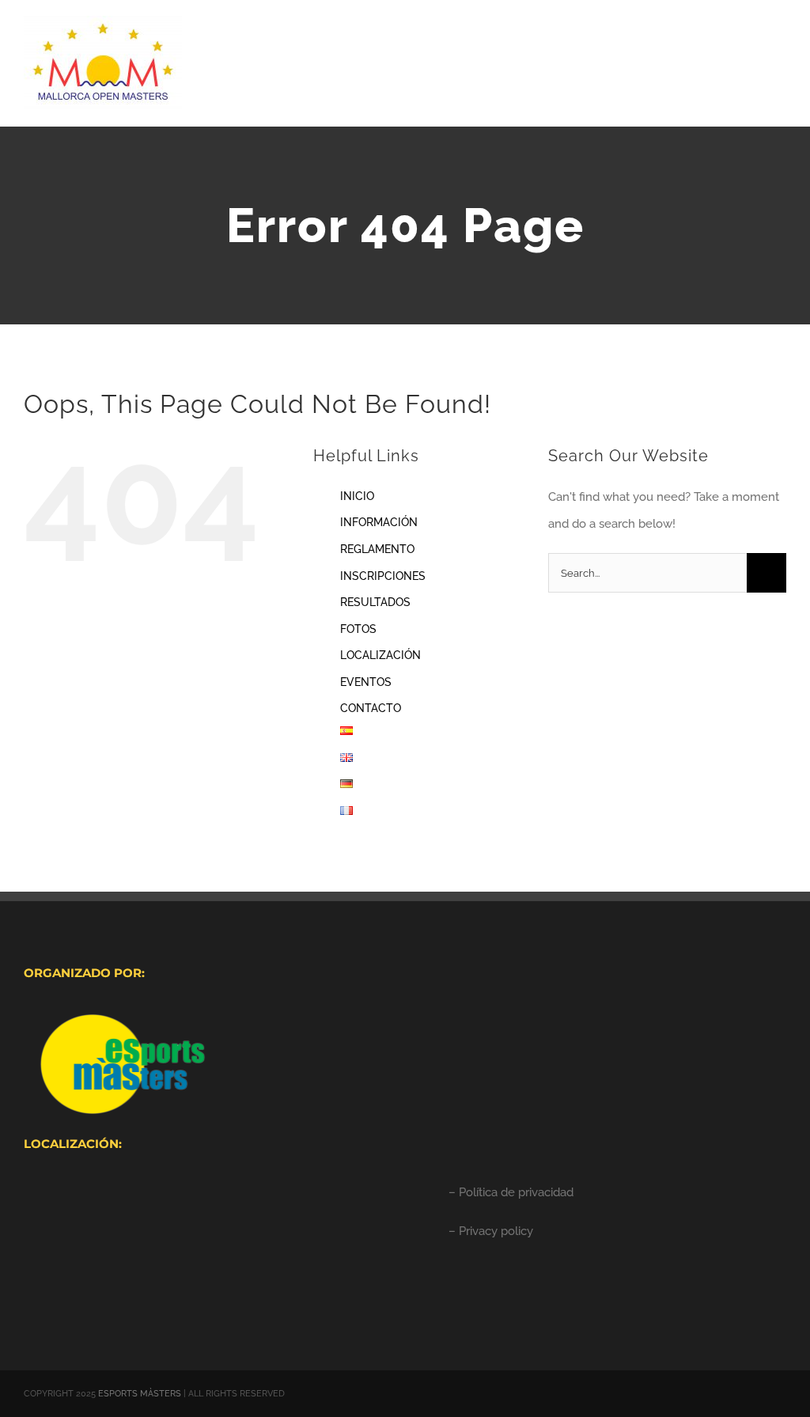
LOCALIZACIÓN (380, 655)
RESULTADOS (375, 602)
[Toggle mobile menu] (780, 44)
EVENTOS (366, 682)
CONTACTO (370, 708)
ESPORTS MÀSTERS (139, 1394)
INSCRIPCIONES (383, 576)
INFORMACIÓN (379, 522)
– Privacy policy (491, 1231)
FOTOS (358, 629)
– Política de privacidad (511, 1192)
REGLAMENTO (377, 549)
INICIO (357, 496)
